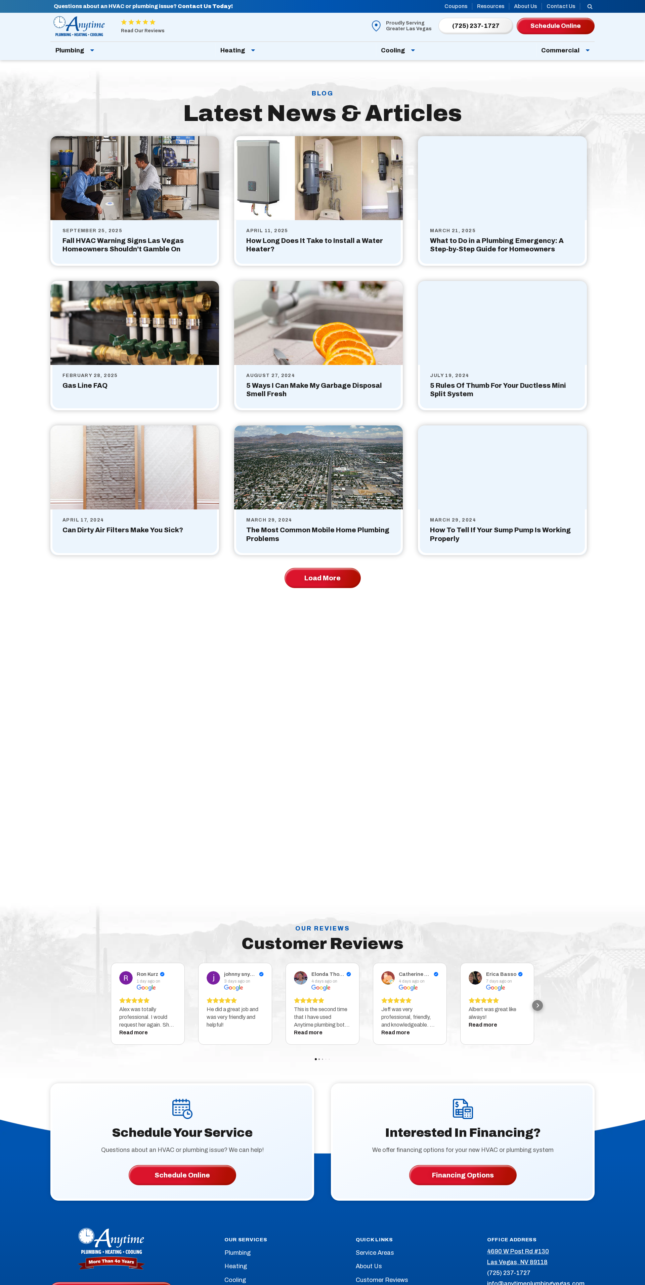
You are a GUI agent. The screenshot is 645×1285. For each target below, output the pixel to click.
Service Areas (375, 1252)
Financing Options (463, 1175)
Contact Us (561, 6)
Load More (322, 578)
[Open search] (590, 6)
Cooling (393, 50)
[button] (107, 1005)
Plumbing (69, 50)
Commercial (560, 50)
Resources (491, 6)
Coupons (456, 6)
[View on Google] (126, 978)
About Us (525, 6)
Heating (232, 50)
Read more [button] (133, 1032)
